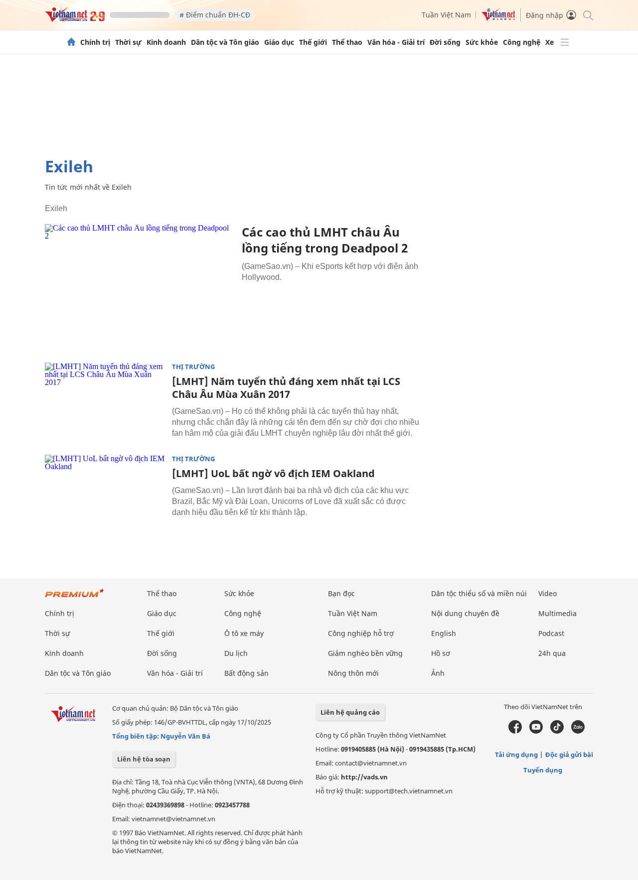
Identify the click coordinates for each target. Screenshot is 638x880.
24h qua (552, 653)
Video (547, 593)
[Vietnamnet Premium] (75, 598)
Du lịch (236, 653)
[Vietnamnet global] (498, 18)
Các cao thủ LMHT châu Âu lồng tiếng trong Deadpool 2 (325, 240)
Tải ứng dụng (516, 754)
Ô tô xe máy (244, 633)
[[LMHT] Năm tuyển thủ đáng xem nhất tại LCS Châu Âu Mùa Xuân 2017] (104, 402)
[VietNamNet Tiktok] (557, 731)
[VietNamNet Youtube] (536, 731)
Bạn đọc (341, 593)
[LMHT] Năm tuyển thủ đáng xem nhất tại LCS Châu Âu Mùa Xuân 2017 (286, 388)
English (443, 633)
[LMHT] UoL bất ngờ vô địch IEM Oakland (273, 473)
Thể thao (347, 42)
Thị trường (193, 367)
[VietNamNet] (71, 42)
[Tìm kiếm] (587, 14)
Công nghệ (521, 42)
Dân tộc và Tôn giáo (225, 42)
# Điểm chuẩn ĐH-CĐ (214, 14)
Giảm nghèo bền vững (365, 653)
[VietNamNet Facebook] (515, 731)
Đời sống (445, 42)
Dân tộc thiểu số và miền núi (479, 593)
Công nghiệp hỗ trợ (361, 633)
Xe (549, 42)
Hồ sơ (440, 653)
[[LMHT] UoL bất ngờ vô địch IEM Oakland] (104, 494)
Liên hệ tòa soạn (143, 758)
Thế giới (313, 42)
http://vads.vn (364, 776)
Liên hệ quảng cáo (350, 712)
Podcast (551, 633)
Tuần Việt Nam (446, 14)
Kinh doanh (166, 42)
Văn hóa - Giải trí (396, 42)
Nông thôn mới (353, 673)
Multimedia (557, 613)
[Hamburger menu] (565, 42)
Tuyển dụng (542, 769)
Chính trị (95, 42)
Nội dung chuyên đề (465, 613)
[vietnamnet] (75, 19)
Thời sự (128, 42)
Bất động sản (246, 673)
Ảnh (438, 673)
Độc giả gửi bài (569, 754)
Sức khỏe (482, 42)
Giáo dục (279, 42)
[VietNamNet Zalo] (578, 731)
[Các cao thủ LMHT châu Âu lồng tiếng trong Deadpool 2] (139, 287)
